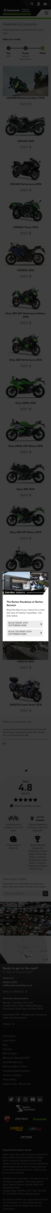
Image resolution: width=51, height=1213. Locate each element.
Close (45, 575)
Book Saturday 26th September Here (20, 633)
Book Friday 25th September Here (18, 624)
